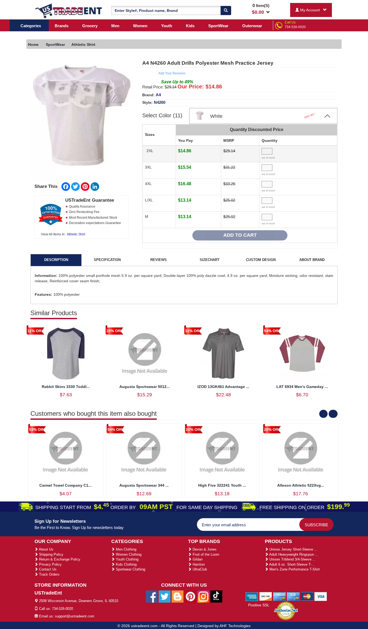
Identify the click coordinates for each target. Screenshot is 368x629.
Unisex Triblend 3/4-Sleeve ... (292, 559)
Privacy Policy (50, 564)
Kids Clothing (126, 564)
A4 (158, 94)
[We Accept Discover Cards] (265, 596)
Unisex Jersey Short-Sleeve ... (292, 549)
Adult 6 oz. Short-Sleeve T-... (291, 564)
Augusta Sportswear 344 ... (144, 485)
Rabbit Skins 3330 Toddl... (66, 386)
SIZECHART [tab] (210, 260)
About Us (45, 549)
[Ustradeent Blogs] (177, 596)
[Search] (225, 10)
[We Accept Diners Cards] (279, 596)
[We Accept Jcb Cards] (293, 596)
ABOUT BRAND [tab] (312, 260)
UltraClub (199, 569)
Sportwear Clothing (130, 569)
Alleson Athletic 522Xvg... (300, 485)
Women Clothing (128, 554)
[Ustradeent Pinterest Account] (190, 596)
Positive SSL (258, 605)
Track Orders (49, 574)
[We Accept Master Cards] (307, 596)
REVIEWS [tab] (158, 260)
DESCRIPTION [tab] (56, 260)
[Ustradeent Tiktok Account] (216, 596)
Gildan (197, 559)
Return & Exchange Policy (59, 559)
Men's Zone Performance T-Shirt (294, 569)
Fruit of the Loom (205, 554)
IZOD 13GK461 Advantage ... (223, 386)
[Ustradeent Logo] (68, 10)
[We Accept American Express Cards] (252, 596)
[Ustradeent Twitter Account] (165, 596)
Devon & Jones (204, 549)
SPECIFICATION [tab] (107, 260)
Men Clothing (125, 549)
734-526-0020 (295, 27)
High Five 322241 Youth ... (222, 485)
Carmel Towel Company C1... (65, 485)
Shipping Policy (50, 554)
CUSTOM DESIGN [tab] (261, 260)
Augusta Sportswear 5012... (144, 386)
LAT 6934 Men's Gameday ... (302, 386)
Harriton (198, 564)
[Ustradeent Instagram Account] (203, 596)
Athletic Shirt (76, 234)
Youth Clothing (126, 559)
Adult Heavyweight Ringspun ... (293, 554)
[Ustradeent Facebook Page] (152, 596)
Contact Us (47, 569)
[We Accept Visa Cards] (320, 596)
